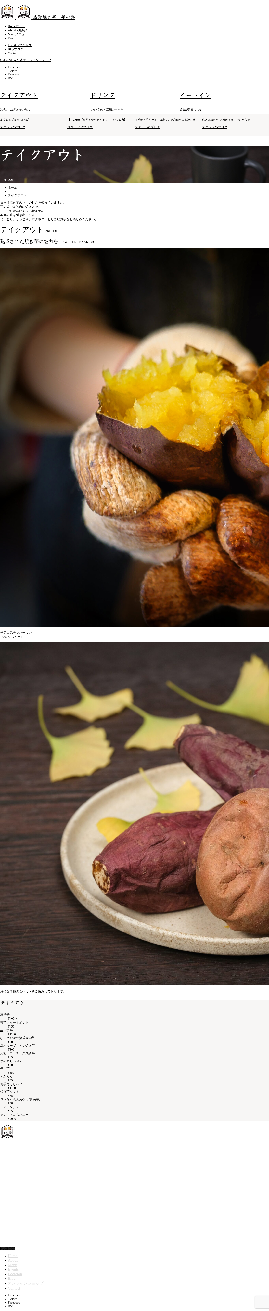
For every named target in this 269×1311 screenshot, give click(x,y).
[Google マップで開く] (113, 1150)
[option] (45, 98)
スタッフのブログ (12, 127)
